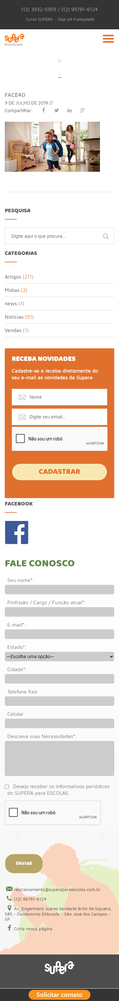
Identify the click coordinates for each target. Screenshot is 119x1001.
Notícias (14, 317)
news (11, 303)
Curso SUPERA (39, 19)
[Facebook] (43, 110)
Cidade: (17, 669)
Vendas (13, 330)
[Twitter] (56, 110)
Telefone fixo (22, 691)
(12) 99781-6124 (30, 899)
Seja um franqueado (76, 19)
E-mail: (16, 624)
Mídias (12, 290)
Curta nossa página (33, 928)
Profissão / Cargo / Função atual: (46, 602)
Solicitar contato (59, 994)
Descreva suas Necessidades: (42, 736)
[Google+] (82, 110)
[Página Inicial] (14, 47)
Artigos (13, 276)
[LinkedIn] (69, 110)
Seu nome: (21, 580)
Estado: (17, 647)
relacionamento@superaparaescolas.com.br (57, 889)
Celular (15, 714)
